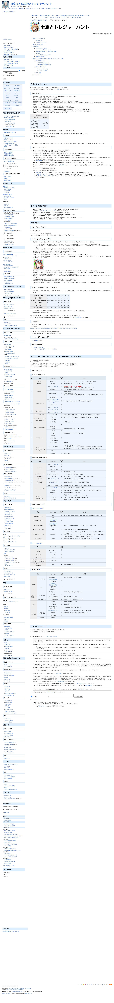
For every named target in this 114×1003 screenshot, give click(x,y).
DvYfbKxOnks (50, 692)
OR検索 (6, 72)
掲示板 (7, 85)
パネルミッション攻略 (10, 123)
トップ (4, 8)
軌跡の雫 (7, 705)
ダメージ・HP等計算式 (9, 278)
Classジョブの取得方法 (10, 469)
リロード (37, 8)
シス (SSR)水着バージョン (10, 848)
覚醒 (6, 564)
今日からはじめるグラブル (10, 798)
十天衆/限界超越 (7, 859)
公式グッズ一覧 (7, 797)
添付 (33, 8)
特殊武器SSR (10, 601)
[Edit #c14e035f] (39, 569)
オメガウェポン (8, 637)
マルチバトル (17, 95)
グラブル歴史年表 (8, 775)
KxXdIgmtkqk (80, 683)
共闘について (7, 322)
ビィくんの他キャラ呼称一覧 (10, 789)
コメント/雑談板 (7, 820)
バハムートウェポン (9, 635)
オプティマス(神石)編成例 (11, 225)
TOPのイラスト (7, 736)
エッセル (42, 174)
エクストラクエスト (8, 369)
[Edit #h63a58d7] (45, 226)
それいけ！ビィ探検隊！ (9, 675)
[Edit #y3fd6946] (44, 504)
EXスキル (6, 619)
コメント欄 (56, 89)
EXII (8, 462)
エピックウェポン (54, 482)
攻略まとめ (16, 6)
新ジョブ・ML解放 (9, 351)
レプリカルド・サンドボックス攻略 (12, 403)
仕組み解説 (35, 46)
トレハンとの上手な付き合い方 (43, 50)
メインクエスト (7, 335)
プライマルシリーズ (53, 409)
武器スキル (6, 608)
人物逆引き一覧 (7, 507)
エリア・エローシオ (10, 409)
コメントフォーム (37, 75)
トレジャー (7, 688)
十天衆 (14, 536)
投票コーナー (7, 758)
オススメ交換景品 (9, 720)
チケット (7, 691)
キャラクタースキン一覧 (9, 574)
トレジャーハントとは (41, 42)
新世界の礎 (9, 438)
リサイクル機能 (7, 189)
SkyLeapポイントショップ (11, 713)
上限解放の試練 (7, 196)
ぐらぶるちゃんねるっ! (9, 744)
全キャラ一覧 (7, 513)
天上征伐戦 (7, 362)
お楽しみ (17, 105)
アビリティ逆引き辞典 (10, 549)
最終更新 (53, 8)
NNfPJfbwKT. (59, 673)
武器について (7, 589)
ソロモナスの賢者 (9, 429)
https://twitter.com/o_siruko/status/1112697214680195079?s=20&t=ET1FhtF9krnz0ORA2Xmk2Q (53, 328)
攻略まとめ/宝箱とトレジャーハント (31, 3)
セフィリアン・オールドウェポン (14, 436)
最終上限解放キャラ (9, 509)
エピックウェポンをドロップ (11, 358)
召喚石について (7, 642)
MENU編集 (6, 812)
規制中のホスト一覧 (10, 132)
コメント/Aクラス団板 (9, 824)
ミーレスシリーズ (11, 440)
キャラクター (7, 93)
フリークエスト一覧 (9, 346)
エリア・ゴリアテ (10, 412)
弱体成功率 (7, 282)
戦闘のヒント (17, 90)
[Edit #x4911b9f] (42, 542)
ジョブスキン (7, 496)
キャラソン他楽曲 (9, 735)
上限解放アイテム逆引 (10, 511)
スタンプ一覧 (7, 679)
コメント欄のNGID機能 (11, 63)
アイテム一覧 (7, 686)
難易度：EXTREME (9, 399)
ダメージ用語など (7, 264)
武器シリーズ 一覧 (8, 591)
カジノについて (7, 718)
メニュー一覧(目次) (9, 52)
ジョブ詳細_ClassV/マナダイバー (11, 834)
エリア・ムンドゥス (9, 426)
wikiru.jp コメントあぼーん (6, 993)
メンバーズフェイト (8, 381)
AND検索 (22, 70)
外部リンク (7, 105)
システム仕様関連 (8, 280)
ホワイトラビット (42, 210)
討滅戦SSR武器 (53, 579)
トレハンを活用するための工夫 (43, 54)
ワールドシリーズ (11, 442)
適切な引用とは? (43, 706)
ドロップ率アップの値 (41, 48)
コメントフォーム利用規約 (12, 61)
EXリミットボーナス (9, 558)
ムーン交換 (7, 707)
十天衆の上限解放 (9, 521)
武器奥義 (6, 606)
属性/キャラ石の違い (8, 241)
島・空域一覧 (7, 681)
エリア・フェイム (10, 411)
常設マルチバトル (40, 60)
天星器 (6, 629)
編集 (10, 8)
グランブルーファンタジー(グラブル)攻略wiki (16, 988)
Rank (8, 126)
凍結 (20, 8)
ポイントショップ (9, 709)
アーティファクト (9, 565)
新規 (43, 8)
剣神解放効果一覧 (9, 480)
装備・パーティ (7, 88)
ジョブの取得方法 (8, 467)
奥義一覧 (6, 205)
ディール (6, 257)
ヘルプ (58, 8)
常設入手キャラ (8, 514)
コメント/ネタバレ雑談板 (9, 830)
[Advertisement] (15, 26)
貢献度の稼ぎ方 (7, 271)
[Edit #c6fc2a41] (47, 205)
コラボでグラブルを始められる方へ (12, 116)
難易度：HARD (8, 397)
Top (11, 6)
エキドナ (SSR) (7, 842)
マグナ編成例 (8, 220)
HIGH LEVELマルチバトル (10, 313)
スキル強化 (7, 610)
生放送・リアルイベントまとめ (11, 764)
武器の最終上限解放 (8, 617)
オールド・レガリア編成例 (11, 223)
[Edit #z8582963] (44, 374)
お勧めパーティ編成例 (9, 230)
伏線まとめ (6, 767)
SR (8, 528)
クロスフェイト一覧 (9, 518)
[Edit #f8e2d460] (56, 287)
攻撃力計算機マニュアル (9, 276)
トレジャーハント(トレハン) (10, 255)
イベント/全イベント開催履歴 (10, 844)
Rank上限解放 (8, 349)
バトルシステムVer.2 (8, 261)
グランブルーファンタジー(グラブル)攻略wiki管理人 (15, 989)
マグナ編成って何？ (9, 216)
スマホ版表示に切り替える (9, 11)
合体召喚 (7, 648)
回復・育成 (7, 689)
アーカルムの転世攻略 (9, 392)
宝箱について (39, 40)
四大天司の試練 (8, 376)
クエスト (17, 100)
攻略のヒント (17, 88)
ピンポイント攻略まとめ (38, 20)
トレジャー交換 (8, 702)
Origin (6, 460)
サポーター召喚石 (9, 646)
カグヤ (49, 210)
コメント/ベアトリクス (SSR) (10, 856)
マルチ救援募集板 (9, 161)
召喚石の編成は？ (9, 218)
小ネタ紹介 (6, 192)
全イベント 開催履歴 (9, 291)
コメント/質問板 (7, 845)
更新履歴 (16, 49)
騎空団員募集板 (8, 154)
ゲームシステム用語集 (10, 785)
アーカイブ (7, 102)
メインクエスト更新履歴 (9, 776)
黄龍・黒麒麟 (39, 160)
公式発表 (38, 53)
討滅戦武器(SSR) (53, 520)
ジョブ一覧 (6, 455)
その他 (14, 538)
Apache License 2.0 (28, 993)
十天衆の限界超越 (9, 523)
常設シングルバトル (40, 66)
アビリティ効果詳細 (8, 265)
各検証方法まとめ (9, 283)
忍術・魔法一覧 (8, 478)
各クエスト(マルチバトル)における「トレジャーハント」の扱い (48, 58)
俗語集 (5, 787)
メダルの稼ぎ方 (8, 722)
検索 (49, 8)
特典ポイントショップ (10, 711)
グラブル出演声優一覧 (9, 769)
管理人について (8, 65)
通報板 (6, 178)
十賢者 (9, 443)
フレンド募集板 (8, 152)
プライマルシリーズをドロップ (12, 356)
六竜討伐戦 (7, 360)
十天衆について (7, 520)
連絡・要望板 (7, 176)
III (7, 458)
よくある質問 (7, 190)
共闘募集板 (7, 171)
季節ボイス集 (7, 576)
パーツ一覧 (7, 487)
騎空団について (7, 664)
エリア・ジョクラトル (10, 419)
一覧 (46, 8)
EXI (5, 462)
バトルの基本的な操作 (10, 119)
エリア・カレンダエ (9, 421)
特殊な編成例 (8, 227)
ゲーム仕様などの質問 (10, 141)
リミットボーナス (9, 556)
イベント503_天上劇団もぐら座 (11, 837)
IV (9, 458)
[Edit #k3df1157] (50, 238)
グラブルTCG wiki (28, 988)
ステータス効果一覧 (8, 207)
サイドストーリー (9, 293)
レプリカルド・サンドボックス (12, 401)
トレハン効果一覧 (38, 347)
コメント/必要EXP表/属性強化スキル (12, 850)
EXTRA (15, 325)
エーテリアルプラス (9, 560)
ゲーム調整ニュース (9, 51)
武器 (7, 95)
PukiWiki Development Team (18, 991)
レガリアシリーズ (54, 479)
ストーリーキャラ (9, 516)
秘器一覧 (7, 485)
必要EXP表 (6, 204)
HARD (11, 325)
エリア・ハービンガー (11, 414)
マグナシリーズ (54, 386)
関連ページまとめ (40, 56)
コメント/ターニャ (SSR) (9, 825)
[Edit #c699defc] (80, 356)
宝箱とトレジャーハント (39, 38)
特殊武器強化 (7, 626)
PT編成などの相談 (9, 143)
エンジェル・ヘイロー (9, 197)
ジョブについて (7, 453)
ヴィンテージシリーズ (53, 610)
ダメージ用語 (7, 268)
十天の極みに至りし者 (10, 353)
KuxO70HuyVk (88, 685)
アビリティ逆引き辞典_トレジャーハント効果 (45, 349)
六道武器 (7, 633)
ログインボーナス (8, 672)
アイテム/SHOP (7, 100)
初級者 (6, 244)
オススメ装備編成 (9, 214)
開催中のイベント (9, 47)
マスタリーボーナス (9, 562)
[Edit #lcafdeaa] (50, 336)
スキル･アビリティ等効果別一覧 (11, 267)
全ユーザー (11, 244)
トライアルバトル (8, 258)
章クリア (12, 126)
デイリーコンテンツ (7, 194)
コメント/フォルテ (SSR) (9, 861)
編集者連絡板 (7, 180)
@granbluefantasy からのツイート (11, 931)
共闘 (17, 97)
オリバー (55, 210)
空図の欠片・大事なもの (10, 693)
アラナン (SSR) (7, 853)
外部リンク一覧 (7, 795)
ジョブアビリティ (8, 476)
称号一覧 (6, 677)
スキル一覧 (7, 612)
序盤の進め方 (8, 121)
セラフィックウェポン (10, 631)
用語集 (5, 784)
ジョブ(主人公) (7, 90)
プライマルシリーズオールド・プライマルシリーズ (53, 401)
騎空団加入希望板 (9, 155)
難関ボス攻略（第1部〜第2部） (12, 338)
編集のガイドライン (10, 59)
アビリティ (6, 548)
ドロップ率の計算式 (38, 44)
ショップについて (8, 700)
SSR (6, 528)
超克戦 (6, 363)
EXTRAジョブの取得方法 (10, 471)
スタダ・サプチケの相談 (11, 145)
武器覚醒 (6, 621)
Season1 (7, 752)
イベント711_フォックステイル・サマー (13, 835)
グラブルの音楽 (7, 731)
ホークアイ (38, 172)
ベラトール (50, 175)
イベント (17, 93)
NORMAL (7, 325)
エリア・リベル (8, 423)
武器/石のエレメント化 (9, 187)
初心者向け (17, 85)
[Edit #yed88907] (46, 457)
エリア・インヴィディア (10, 418)
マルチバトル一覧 (8, 306)
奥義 (5, 553)
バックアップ (28, 8)
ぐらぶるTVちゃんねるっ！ (10, 742)
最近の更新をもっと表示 (9, 865)
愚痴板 (6, 146)
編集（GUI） (15, 8)
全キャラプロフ (7, 571)
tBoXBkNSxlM (61, 681)
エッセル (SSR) (77, 317)
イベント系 (38, 72)
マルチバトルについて (9, 304)
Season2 (12, 752)
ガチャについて (8, 49)
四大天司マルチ (63, 165)
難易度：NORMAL (9, 395)
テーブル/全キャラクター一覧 (10, 855)
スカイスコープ (7, 673)
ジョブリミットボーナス (9, 490)
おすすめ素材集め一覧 (9, 695)
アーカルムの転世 (17, 102)
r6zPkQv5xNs (82, 689)
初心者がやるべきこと (9, 117)
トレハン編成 (34, 340)
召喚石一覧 (7, 644)
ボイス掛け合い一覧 (8, 573)
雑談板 (6, 138)
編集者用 (7, 108)
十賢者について (7, 525)
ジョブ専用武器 (8, 628)
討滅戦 (5, 199)
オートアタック (7, 260)
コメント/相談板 (7, 863)
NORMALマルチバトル (9, 308)
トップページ (8, 45)
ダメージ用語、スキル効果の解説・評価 (42, 15)
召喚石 (7, 97)
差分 (23, 8)
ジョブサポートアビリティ (10, 489)
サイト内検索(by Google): (8, 75)
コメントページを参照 (51, 636)
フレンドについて (8, 666)
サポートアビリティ (9, 551)
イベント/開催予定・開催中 (10, 840)
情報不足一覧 (8, 54)
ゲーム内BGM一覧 (9, 733)
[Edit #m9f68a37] (43, 508)
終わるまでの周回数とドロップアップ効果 (46, 51)
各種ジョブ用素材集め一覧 (10, 498)
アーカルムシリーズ (12, 435)
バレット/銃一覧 (8, 482)
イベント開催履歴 (8, 778)
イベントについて (8, 289)
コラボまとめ (7, 766)
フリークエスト (7, 344)
